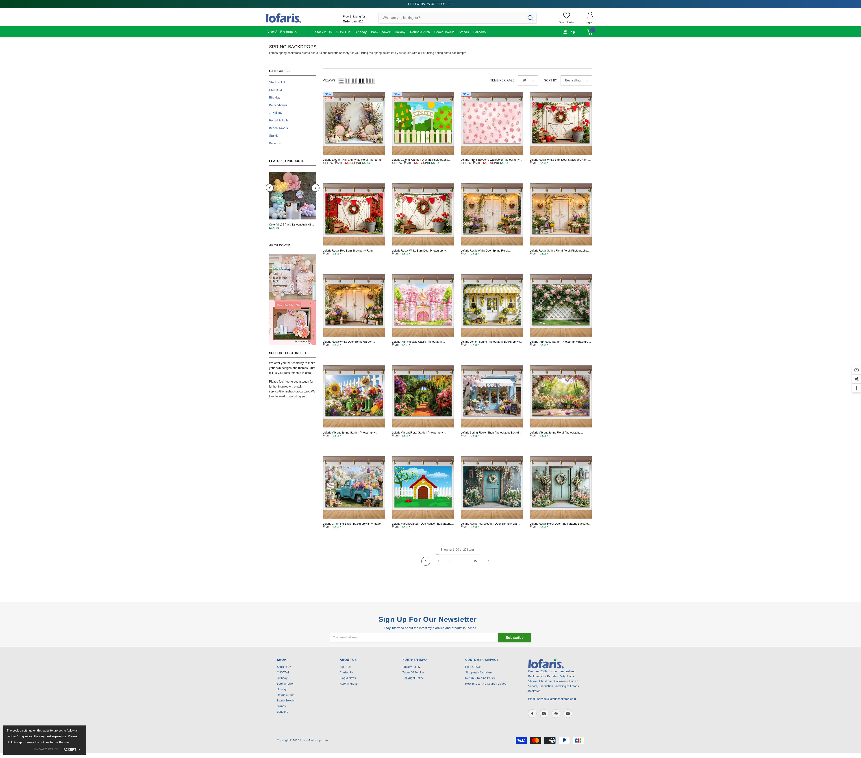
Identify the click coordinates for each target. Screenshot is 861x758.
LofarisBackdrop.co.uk (314, 740)
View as (329, 80)
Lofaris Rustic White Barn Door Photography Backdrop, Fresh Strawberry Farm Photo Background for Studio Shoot (419, 250)
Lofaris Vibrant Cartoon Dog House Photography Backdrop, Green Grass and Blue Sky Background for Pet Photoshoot (422, 524)
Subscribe (515, 638)
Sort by (550, 80)
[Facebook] (532, 713)
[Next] (489, 561)
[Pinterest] (556, 713)
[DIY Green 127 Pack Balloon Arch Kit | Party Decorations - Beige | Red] (292, 195)
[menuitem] (292, 82)
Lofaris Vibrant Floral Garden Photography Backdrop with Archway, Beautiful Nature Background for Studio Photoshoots (418, 432)
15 (475, 561)
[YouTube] (568, 713)
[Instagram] (544, 713)
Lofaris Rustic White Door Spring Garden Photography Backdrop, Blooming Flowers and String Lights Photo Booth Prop (351, 342)
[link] (292, 299)
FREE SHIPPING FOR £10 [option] (430, 4)
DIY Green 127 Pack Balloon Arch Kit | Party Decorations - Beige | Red (292, 224)
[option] (293, 203)
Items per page (502, 80)
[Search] (457, 17)
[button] (315, 188)
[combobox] (452, 17)
